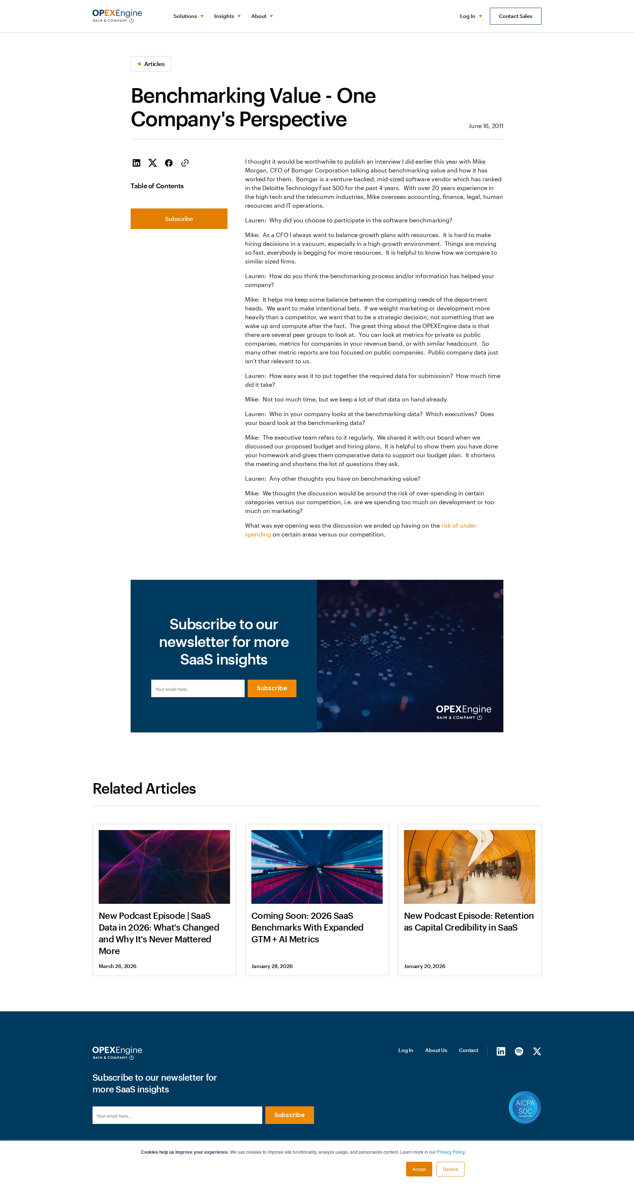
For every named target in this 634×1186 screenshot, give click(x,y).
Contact (468, 1050)
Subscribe (179, 218)
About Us (436, 1050)
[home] (117, 16)
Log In (405, 1050)
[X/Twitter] (537, 1051)
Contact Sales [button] (515, 16)
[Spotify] (519, 1051)
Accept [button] (419, 1169)
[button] (188, 16)
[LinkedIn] (501, 1051)
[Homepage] (117, 1053)
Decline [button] (450, 1169)
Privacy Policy (450, 1152)
